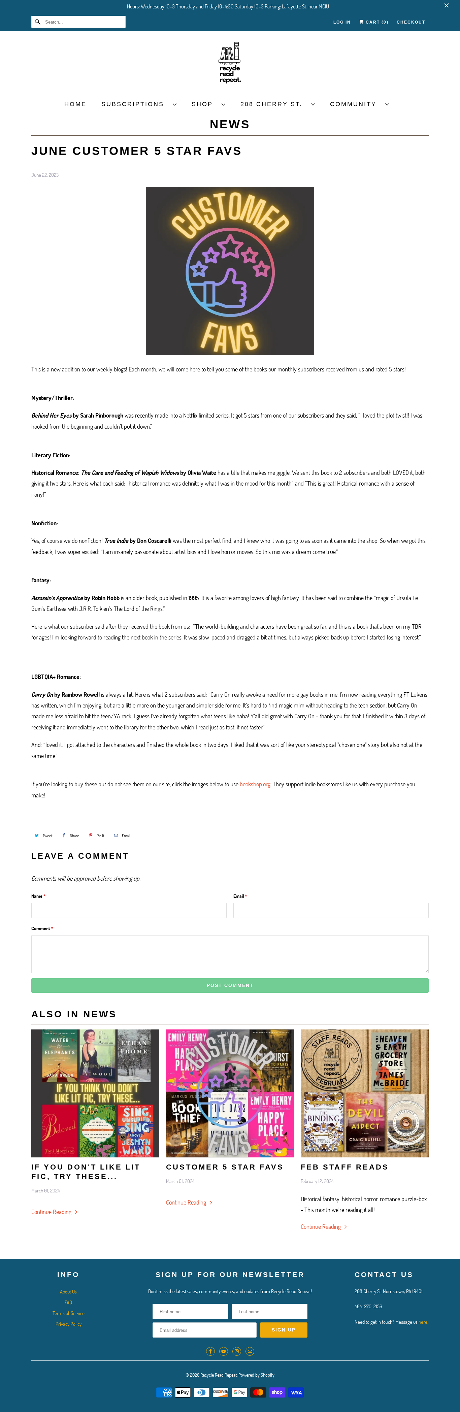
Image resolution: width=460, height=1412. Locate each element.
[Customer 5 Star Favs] (230, 1093)
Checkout (411, 22)
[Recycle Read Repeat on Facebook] (210, 1351)
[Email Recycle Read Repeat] (249, 1351)
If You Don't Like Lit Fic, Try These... (85, 1172)
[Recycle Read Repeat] (230, 65)
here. (423, 1321)
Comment (42, 928)
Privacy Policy (68, 1323)
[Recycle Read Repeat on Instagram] (236, 1351)
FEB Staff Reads (345, 1167)
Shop (205, 104)
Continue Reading (52, 1212)
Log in (342, 22)
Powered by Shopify (256, 1375)
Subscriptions (135, 104)
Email (240, 896)
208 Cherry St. (274, 104)
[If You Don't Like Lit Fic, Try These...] (95, 1093)
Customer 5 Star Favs (225, 1167)
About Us (68, 1291)
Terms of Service (69, 1313)
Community (356, 104)
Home (75, 104)
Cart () (376, 22)
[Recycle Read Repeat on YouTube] (223, 1351)
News (230, 124)
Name (38, 896)
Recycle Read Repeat (218, 1375)
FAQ (68, 1302)
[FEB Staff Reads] (365, 1093)
